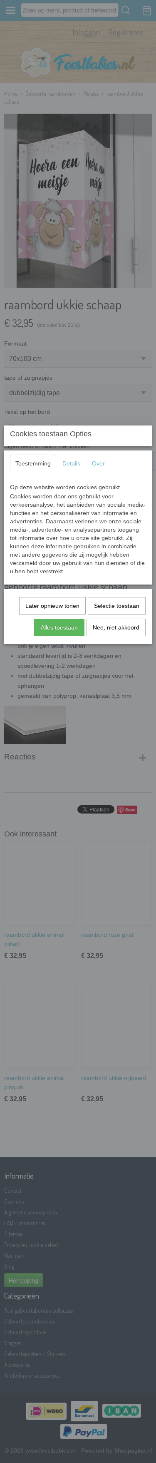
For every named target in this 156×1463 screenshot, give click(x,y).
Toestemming (33, 463)
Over (98, 463)
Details (71, 463)
